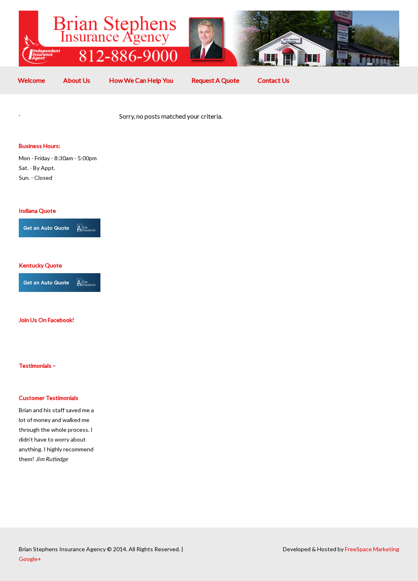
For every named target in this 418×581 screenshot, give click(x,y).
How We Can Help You (141, 80)
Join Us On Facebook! (46, 319)
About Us (76, 80)
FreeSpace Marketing (372, 549)
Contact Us (273, 80)
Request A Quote (215, 80)
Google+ (30, 558)
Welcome (31, 80)
